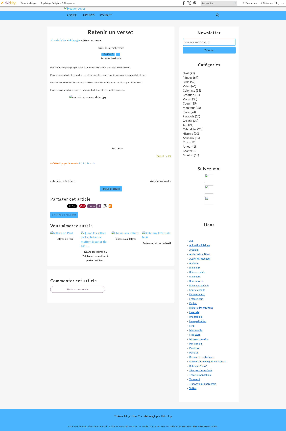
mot (114, 48)
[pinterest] (194, 3)
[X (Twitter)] (189, 3)
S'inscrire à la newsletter (64, 215)
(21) (188, 125)
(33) (190, 99)
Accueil (72, 15)
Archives (89, 15)
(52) (189, 82)
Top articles (123, 426)
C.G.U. (162, 426)
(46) (189, 86)
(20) (192, 129)
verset (121, 48)
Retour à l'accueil (111, 189)
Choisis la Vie (58, 40)
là (88, 163)
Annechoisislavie (88, 426)
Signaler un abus (149, 426)
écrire (101, 48)
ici (80, 163)
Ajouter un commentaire (77, 289)
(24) (189, 112)
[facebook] (184, 3)
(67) (190, 77)
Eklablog (166, 416)
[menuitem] (72, 15)
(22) (190, 120)
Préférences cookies (208, 426)
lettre (107, 48)
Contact (106, 15)
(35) (192, 90)
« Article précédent (62, 181)
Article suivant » (160, 181)
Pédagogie (74, 40)
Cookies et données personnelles (182, 426)
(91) (189, 73)
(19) (191, 138)
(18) (190, 146)
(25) (190, 103)
